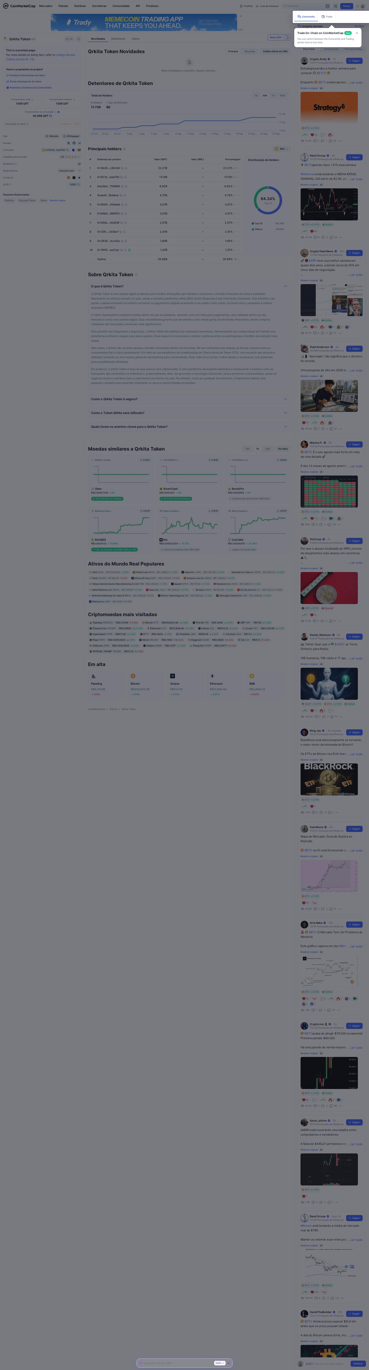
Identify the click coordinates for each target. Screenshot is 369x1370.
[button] (356, 33)
